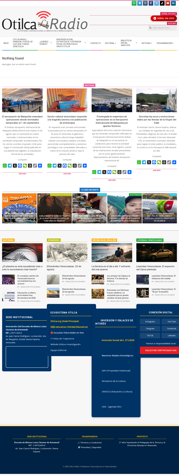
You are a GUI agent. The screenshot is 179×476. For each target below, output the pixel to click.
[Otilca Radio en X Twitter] (156, 3)
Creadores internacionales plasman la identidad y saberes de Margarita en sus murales (124, 218)
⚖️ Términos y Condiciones (89, 443)
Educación (102, 194)
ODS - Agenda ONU (111, 406)
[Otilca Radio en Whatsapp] (134, 3)
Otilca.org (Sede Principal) (64, 321)
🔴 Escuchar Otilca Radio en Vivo (67, 332)
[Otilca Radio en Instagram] (145, 3)
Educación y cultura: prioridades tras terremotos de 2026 (26, 295)
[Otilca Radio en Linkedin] (173, 3)
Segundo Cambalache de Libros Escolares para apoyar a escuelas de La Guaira (89, 218)
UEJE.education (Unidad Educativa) (69, 326)
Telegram (150, 328)
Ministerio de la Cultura (114, 381)
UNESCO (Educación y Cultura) (117, 391)
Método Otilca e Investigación (65, 344)
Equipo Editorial (58, 350)
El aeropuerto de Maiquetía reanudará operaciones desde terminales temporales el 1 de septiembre (22, 119)
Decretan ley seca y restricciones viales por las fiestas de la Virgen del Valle (156, 119)
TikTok (150, 335)
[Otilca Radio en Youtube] (167, 3)
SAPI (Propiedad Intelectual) (116, 370)
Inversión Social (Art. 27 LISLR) (118, 340)
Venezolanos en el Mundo (61, 194)
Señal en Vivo (164, 18)
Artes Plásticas (135, 194)
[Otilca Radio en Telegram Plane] (139, 3)
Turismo (173, 194)
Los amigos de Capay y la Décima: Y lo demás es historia (118, 278)
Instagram (150, 321)
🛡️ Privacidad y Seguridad (89, 447)
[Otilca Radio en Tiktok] (162, 3)
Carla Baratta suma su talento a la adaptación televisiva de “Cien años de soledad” (54, 218)
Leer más (22, 174)
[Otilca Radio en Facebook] (151, 3)
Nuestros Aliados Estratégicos (117, 355)
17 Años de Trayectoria (62, 338)
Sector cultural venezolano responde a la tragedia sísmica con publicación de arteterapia (67, 119)
